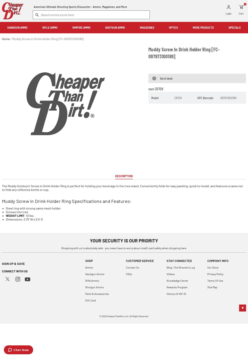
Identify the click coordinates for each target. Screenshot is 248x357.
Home (6, 39)
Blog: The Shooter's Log (181, 267)
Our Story (212, 267)
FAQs (129, 274)
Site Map (212, 287)
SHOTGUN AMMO (115, 27)
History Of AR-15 (176, 293)
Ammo (89, 267)
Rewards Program (177, 287)
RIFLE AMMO (50, 27)
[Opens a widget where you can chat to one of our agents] (18, 350)
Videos (171, 274)
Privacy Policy (215, 274)
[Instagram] (18, 279)
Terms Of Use (215, 280)
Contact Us (132, 267)
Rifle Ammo (92, 280)
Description (124, 176)
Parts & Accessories (97, 293)
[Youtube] (27, 279)
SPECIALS (235, 27)
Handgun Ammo (94, 274)
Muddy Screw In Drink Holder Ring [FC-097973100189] (48, 39)
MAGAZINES (147, 27)
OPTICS (173, 27)
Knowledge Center (177, 280)
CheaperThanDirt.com (117, 316)
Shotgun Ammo (94, 287)
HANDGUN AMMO (17, 27)
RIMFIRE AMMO (81, 27)
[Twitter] (7, 279)
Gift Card (90, 300)
